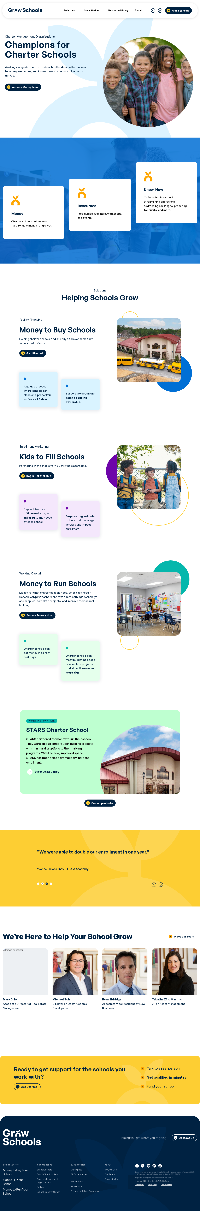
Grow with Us (111, 1179)
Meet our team (184, 936)
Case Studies (91, 10)
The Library (76, 1186)
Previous (154, 884)
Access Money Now (25, 87)
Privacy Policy (152, 1185)
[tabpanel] (100, 861)
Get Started (180, 10)
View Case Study (47, 772)
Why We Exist (111, 1169)
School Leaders (44, 1169)
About (138, 10)
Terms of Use (139, 1185)
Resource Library (118, 10)
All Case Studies (79, 1174)
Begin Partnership (38, 475)
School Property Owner (48, 1192)
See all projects (102, 803)
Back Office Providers (47, 1174)
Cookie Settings (166, 1185)
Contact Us (186, 1137)
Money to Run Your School (15, 1191)
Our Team (110, 1174)
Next (161, 884)
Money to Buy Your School (15, 1172)
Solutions (69, 10)
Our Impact (76, 1169)
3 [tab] (46, 883)
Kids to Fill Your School (13, 1182)
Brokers (41, 1187)
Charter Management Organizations (47, 1181)
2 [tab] (42, 883)
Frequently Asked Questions (85, 1191)
